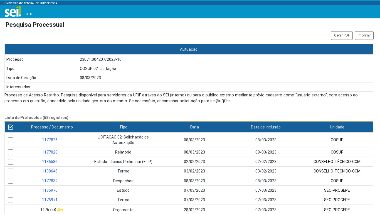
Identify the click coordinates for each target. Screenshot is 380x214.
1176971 (50, 200)
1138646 (50, 171)
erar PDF (342, 35)
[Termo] (10, 171)
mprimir (364, 35)
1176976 (50, 190)
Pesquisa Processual (35, 24)
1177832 (50, 181)
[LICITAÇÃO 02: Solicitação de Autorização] (10, 140)
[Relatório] (10, 152)
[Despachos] (10, 181)
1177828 (50, 152)
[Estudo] (10, 190)
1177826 (50, 140)
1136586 (50, 161)
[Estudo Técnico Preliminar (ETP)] (10, 162)
